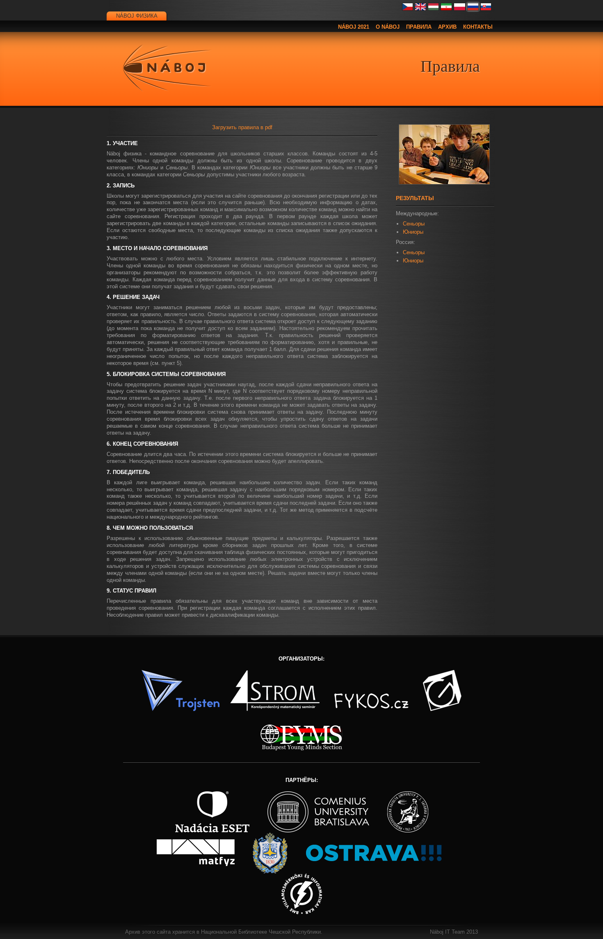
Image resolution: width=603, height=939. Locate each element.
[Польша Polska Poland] (459, 9)
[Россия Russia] (473, 9)
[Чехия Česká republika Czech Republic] (407, 9)
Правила (419, 27)
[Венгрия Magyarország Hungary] (433, 9)
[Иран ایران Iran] (446, 9)
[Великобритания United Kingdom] (420, 9)
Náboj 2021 (353, 27)
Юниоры (413, 232)
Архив (447, 27)
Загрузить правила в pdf (242, 127)
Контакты (478, 27)
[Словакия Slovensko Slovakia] (486, 9)
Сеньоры (414, 224)
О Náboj (388, 27)
